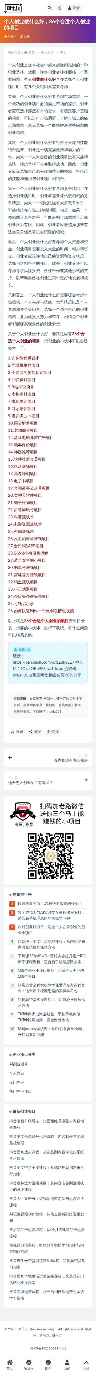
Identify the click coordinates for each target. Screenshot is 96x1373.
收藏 (19, 732)
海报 (36, 732)
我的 (67, 1368)
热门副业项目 (20, 1091)
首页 (32, 52)
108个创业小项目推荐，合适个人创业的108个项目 (51, 973)
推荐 (48, 1368)
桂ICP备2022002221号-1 (48, 1348)
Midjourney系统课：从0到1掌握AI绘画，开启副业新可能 (52, 1032)
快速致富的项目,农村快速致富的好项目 (50, 904)
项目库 (29, 1368)
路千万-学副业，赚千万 (49, 698)
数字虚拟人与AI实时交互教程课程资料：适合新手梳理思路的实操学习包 (51, 915)
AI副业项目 (18, 1064)
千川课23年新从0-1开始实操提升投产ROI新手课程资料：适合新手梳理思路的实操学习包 (52, 959)
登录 (76, 8)
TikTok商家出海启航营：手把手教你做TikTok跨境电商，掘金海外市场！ (49, 1017)
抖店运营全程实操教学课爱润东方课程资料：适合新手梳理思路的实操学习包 (51, 988)
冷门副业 (16, 1082)
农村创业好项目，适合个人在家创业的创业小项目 (51, 930)
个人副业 (10, 36)
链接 (54, 732)
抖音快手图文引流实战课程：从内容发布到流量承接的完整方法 (51, 945)
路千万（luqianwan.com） (37, 1329)
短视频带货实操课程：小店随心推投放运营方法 (51, 1003)
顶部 (86, 1368)
